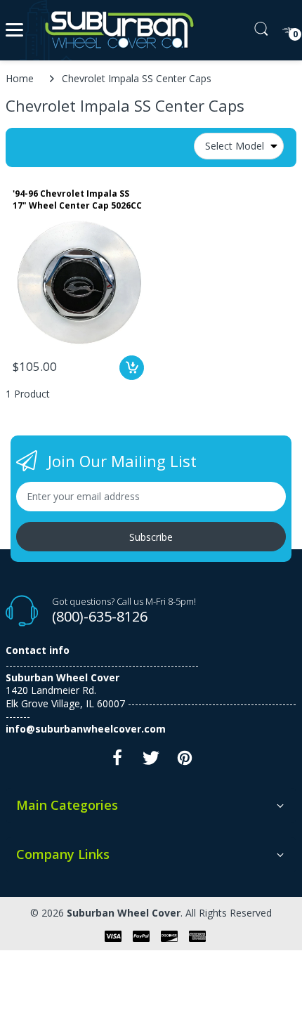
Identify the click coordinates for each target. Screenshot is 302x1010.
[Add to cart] (131, 367)
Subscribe (151, 537)
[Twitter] (151, 761)
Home (20, 78)
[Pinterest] (184, 761)
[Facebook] (117, 761)
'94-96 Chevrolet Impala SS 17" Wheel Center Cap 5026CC (77, 199)
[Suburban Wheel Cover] (116, 30)
